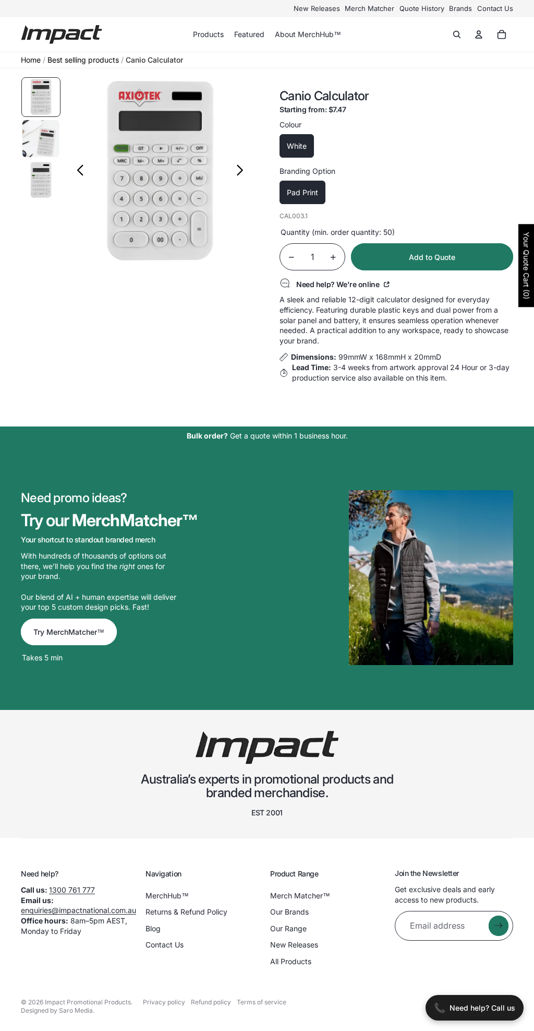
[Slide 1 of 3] (41, 97)
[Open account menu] (478, 34)
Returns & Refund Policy (186, 911)
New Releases (317, 8)
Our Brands (289, 911)
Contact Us (495, 8)
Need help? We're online (338, 284)
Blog (153, 928)
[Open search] (456, 34)
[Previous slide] (77, 171)
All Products (290, 961)
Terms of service (261, 1002)
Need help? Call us (474, 1007)
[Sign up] (498, 925)
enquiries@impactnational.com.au (78, 910)
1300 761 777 (72, 889)
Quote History (421, 8)
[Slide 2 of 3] (41, 139)
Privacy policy (164, 1002)
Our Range (288, 928)
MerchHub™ (167, 895)
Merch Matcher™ (300, 895)
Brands (460, 8)
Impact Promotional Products (88, 1002)
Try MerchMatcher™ (68, 631)
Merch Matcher (369, 8)
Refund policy (211, 1002)
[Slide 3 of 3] (41, 180)
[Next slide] (242, 171)
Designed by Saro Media (57, 1010)
